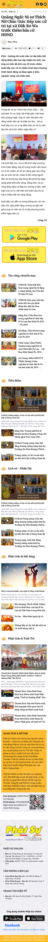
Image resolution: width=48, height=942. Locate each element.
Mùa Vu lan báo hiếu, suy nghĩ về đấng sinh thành (22, 591)
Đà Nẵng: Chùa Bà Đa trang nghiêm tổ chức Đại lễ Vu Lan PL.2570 (31, 334)
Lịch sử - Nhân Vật (20, 468)
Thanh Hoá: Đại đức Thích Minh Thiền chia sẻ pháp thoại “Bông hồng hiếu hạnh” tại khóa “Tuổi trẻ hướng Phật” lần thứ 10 (23, 675)
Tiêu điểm (14, 380)
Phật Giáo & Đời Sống (21, 556)
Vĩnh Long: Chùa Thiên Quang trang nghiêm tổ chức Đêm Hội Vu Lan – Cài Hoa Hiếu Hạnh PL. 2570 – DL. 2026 (31, 349)
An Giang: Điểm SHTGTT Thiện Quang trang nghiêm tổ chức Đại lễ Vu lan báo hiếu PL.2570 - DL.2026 (30, 364)
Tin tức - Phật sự (8, 12)
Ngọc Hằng (12, 42)
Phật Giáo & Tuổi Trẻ (21, 638)
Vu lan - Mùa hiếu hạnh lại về (29, 616)
